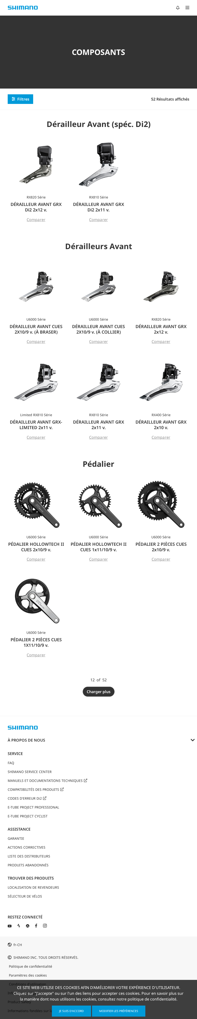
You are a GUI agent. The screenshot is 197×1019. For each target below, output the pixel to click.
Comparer (36, 219)
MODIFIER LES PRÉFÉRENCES (118, 1011)
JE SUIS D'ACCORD (71, 1011)
